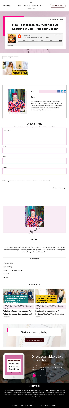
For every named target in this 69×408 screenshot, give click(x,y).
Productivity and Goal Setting (12, 270)
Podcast (6, 274)
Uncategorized (8, 263)
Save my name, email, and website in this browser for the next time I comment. (27, 181)
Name (5, 146)
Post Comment (58, 188)
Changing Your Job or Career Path (14, 305)
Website (5, 167)
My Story (6, 277)
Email (4, 156)
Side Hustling (7, 267)
